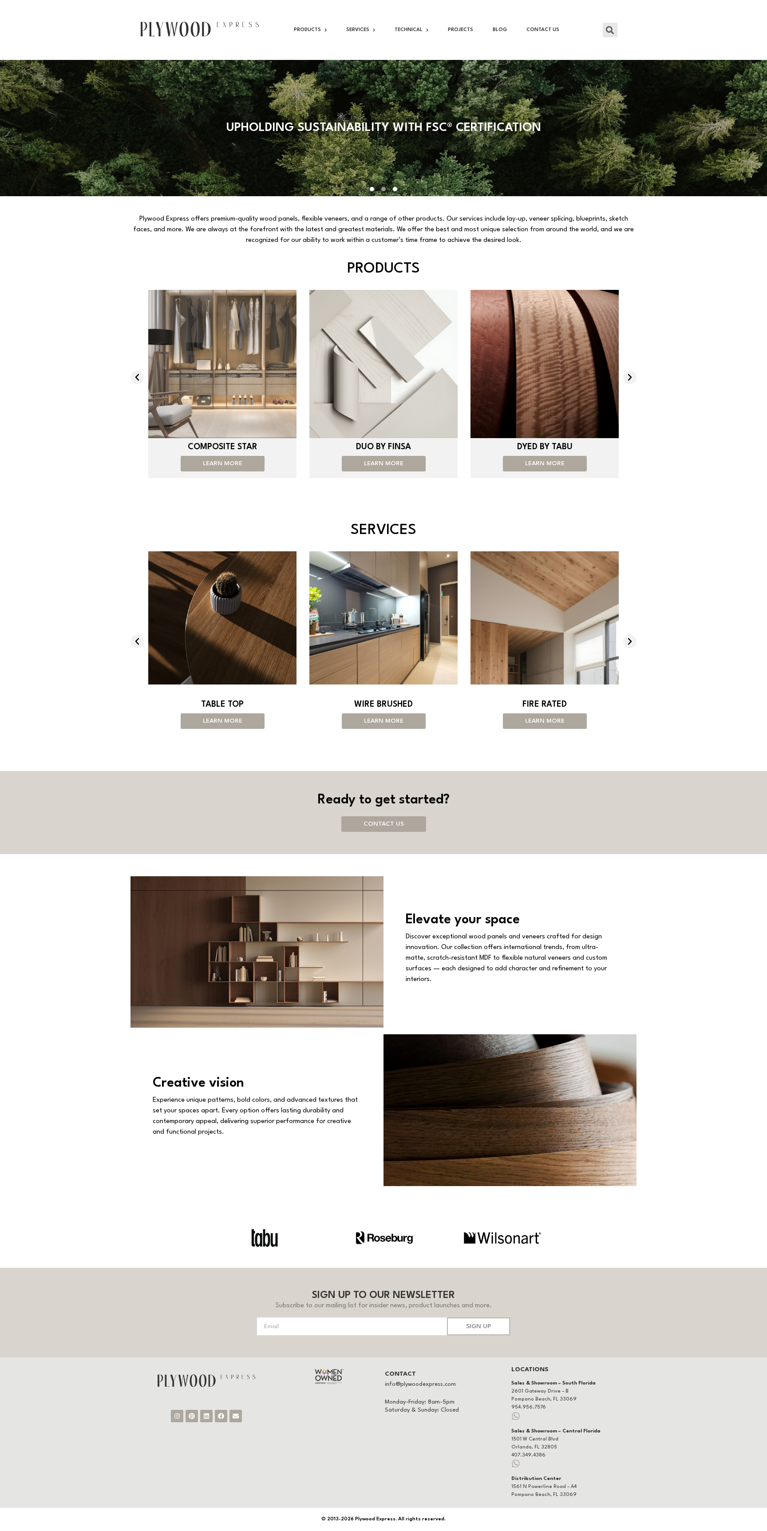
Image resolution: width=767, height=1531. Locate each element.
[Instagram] (177, 1416)
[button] (610, 30)
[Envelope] (235, 1416)
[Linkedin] (206, 1416)
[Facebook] (221, 1416)
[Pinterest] (192, 1416)
